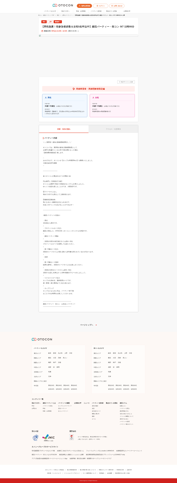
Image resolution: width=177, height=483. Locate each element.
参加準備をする (124, 411)
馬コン (65, 358)
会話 (93, 408)
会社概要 (109, 473)
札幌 (49, 372)
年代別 (36, 385)
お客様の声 (77, 403)
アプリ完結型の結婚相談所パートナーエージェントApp (49, 458)
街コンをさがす (99, 348)
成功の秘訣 (95, 406)
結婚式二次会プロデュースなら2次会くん (70, 450)
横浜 (49, 358)
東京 (58, 15)
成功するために (124, 419)
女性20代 (51, 389)
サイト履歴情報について (89, 473)
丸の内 (60, 353)
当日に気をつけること (126, 413)
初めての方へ (36, 403)
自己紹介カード (96, 411)
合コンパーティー (63, 411)
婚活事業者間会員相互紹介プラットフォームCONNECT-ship (105, 454)
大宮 (54, 358)
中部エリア (37, 367)
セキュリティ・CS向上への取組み (54, 470)
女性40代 (66, 389)
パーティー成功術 (97, 403)
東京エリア (37, 353)
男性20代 (51, 385)
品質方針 (129, 470)
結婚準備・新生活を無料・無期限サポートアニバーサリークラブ (90, 458)
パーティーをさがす (50, 11)
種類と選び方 (95, 413)
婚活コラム (123, 403)
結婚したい (123, 406)
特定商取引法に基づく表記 (122, 473)
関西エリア (37, 362)
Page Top (88, 325)
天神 (49, 376)
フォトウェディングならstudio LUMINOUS (100, 450)
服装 (93, 416)
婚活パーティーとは (49, 403)
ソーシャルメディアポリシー (72, 473)
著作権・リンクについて (54, 473)
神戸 (54, 362)
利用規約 (101, 473)
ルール (94, 419)
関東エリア (37, 358)
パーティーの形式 (125, 421)
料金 (44, 408)
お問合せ (34, 408)
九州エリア (37, 376)
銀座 (49, 353)
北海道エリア (38, 372)
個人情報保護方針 (72, 470)
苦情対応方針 (120, 470)
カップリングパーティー (65, 406)
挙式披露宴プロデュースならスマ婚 (43, 450)
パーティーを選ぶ (125, 408)
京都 (59, 362)
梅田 (49, 362)
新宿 (54, 353)
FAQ (33, 406)
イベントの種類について (126, 416)
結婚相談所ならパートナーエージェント (129, 450)
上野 (65, 353)
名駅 (49, 367)
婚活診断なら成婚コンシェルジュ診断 (71, 454)
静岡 (58, 367)
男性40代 (66, 385)
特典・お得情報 (47, 411)
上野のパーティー (67, 15)
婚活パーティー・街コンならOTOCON (44, 454)
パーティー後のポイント (126, 424)
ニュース (87, 403)
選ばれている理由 (111, 403)
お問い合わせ (118, 6)
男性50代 (74, 385)
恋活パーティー (62, 408)
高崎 (59, 358)
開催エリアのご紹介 (40, 381)
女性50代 (74, 389)
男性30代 (59, 385)
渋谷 (70, 353)
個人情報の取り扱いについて (88, 470)
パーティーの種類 (64, 403)
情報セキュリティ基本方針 (106, 470)
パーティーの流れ (48, 406)
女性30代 (59, 389)
